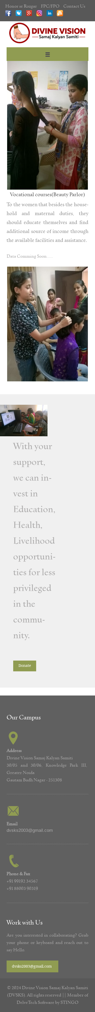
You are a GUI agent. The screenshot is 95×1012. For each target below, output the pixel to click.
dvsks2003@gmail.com (30, 830)
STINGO (69, 1002)
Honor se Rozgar (21, 6)
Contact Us (74, 6)
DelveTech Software (36, 1002)
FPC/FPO (50, 6)
